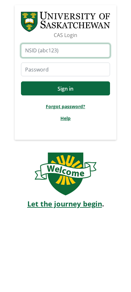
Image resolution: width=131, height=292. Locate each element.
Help (65, 118)
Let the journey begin (64, 203)
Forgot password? (65, 106)
